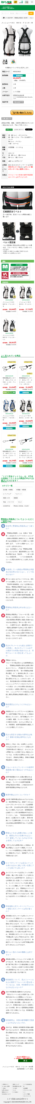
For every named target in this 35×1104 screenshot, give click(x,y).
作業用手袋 (6, 506)
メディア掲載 (26, 1094)
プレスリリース (27, 1096)
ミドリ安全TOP (8, 18)
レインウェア (7, 494)
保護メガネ (6, 498)
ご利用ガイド (5, 1084)
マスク (20, 502)
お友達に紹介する (19, 129)
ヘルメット (18, 494)
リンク (14, 1090)
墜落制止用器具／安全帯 (21, 18)
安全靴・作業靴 (8, 489)
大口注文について (6, 1094)
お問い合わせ (5, 1090)
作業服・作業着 (21, 489)
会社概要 (25, 1088)
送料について (16, 1084)
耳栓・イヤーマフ (8, 502)
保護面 (16, 498)
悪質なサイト (5, 1092)
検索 (31, 13)
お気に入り (9, 129)
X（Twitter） (16, 1092)
